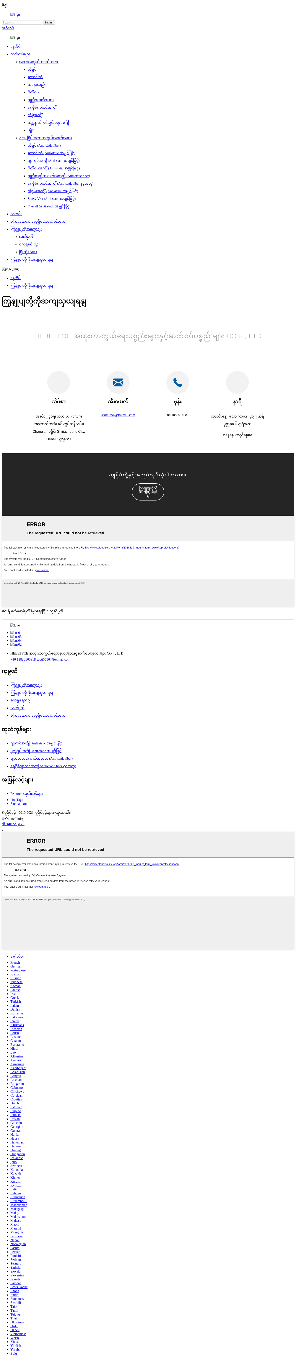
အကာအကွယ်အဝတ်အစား (39, 62)
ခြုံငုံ (31, 130)
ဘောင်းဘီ (35, 77)
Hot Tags (16, 800)
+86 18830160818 (23, 659)
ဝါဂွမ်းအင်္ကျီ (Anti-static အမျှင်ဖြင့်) (53, 191)
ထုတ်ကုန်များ (20, 54)
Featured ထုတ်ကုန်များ (26, 794)
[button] (148, 492)
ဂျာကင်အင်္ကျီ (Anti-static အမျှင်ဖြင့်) (54, 160)
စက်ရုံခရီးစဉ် (29, 244)
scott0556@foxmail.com (118, 415)
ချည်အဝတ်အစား (41, 100)
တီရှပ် (32, 69)
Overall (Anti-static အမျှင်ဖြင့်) (49, 206)
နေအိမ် (15, 46)
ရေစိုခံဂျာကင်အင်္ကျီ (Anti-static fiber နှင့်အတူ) (60, 183)
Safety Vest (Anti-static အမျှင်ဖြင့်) (52, 199)
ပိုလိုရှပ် (33, 92)
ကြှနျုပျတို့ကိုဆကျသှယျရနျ (31, 259)
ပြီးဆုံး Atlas (28, 252)
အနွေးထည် (36, 84)
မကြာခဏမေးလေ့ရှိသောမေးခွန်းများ (37, 221)
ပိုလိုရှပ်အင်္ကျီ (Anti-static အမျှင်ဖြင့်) (54, 168)
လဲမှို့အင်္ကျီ (35, 115)
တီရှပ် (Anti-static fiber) (44, 145)
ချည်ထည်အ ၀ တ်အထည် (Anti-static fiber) (59, 176)
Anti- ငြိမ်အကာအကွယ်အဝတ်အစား (45, 138)
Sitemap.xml (19, 803)
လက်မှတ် (26, 237)
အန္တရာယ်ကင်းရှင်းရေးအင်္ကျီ (48, 122)
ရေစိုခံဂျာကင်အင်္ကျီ (42, 107)
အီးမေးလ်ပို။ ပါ (13, 824)
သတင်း (16, 214)
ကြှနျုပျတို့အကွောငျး (26, 229)
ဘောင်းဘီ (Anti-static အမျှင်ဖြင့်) (51, 153)
